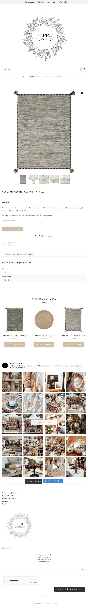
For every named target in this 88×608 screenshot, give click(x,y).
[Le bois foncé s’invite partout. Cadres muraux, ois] (55, 382)
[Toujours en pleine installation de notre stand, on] (76, 403)
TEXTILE (32, 77)
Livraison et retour (9, 498)
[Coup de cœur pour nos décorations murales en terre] (33, 403)
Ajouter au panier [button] (15, 345)
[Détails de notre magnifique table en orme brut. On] (33, 446)
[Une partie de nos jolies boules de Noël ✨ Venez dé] (76, 424)
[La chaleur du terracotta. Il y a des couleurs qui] (33, 382)
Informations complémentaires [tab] (18, 254)
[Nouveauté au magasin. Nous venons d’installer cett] (12, 382)
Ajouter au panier (12, 229)
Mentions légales (8, 496)
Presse (4, 504)
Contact (5, 501)
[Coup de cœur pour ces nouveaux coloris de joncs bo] (33, 467)
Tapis (39, 77)
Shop (25, 77)
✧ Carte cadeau (29, 2)
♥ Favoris (40, 2)
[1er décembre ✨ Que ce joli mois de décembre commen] (76, 467)
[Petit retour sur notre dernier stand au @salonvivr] (12, 424)
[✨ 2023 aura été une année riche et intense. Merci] (76, 446)
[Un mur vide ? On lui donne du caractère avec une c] (76, 382)
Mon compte (50, 2)
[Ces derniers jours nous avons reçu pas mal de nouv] (55, 446)
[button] (82, 93)
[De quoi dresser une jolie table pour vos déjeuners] (12, 403)
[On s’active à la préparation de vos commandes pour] (55, 467)
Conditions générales (10, 493)
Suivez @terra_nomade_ (44, 423)
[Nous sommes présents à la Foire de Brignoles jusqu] (12, 446)
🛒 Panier (62, 2)
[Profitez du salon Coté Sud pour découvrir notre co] (55, 403)
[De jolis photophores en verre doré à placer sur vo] (12, 467)
